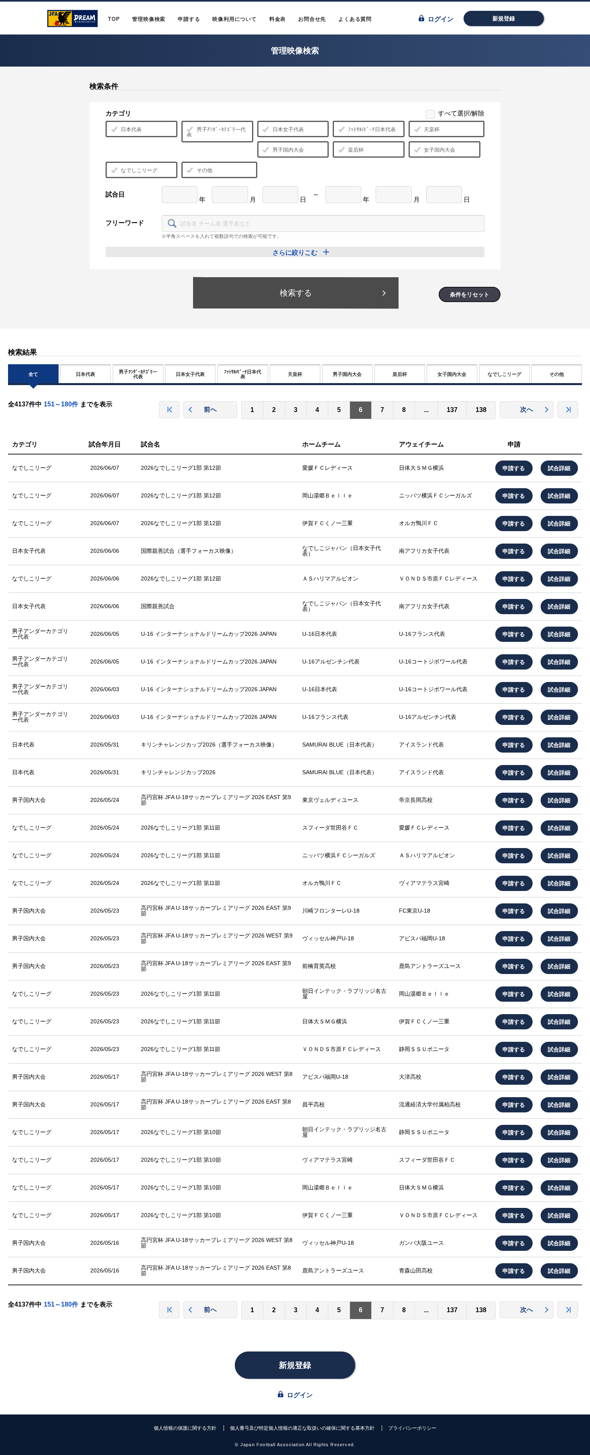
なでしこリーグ (139, 170)
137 (452, 409)
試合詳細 (559, 468)
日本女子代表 (288, 129)
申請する (189, 19)
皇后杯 (356, 150)
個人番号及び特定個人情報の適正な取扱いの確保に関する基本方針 (302, 1428)
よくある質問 (355, 19)
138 (481, 409)
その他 (204, 170)
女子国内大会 (439, 150)
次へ (526, 409)
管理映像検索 (148, 19)
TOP (114, 19)
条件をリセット (469, 294)
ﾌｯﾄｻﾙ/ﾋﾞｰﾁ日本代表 (372, 129)
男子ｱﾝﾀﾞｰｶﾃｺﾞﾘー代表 (216, 132)
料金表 (277, 19)
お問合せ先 (312, 19)
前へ (210, 409)
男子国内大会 (288, 150)
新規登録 (503, 18)
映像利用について (234, 19)
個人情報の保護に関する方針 (185, 1428)
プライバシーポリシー (412, 1428)
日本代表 (131, 129)
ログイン (440, 19)
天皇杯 (431, 129)
